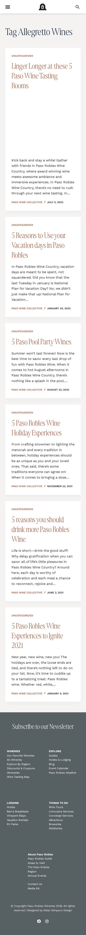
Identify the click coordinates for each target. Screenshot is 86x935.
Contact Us (35, 884)
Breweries (55, 824)
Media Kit (33, 888)
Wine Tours (56, 807)
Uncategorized (22, 55)
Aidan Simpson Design (57, 910)
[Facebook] (39, 921)
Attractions (56, 820)
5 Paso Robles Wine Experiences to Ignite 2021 (37, 635)
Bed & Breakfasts (18, 811)
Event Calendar (58, 768)
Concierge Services (61, 815)
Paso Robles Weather (62, 772)
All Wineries (14, 759)
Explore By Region (18, 764)
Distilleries (55, 828)
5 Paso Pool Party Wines (41, 341)
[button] (77, 6)
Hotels (11, 807)
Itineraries (13, 772)
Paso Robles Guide (40, 858)
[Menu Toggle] (7, 6)
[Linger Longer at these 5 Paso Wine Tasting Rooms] (43, 123)
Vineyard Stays (16, 815)
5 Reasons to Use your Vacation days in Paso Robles (38, 245)
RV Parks (12, 824)
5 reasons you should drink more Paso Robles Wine (40, 529)
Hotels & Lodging (60, 759)
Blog (51, 764)
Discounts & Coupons (21, 768)
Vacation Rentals (17, 820)
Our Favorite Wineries (20, 755)
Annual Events (37, 875)
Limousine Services (61, 811)
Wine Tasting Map (18, 776)
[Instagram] (47, 921)
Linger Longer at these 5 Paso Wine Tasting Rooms (41, 75)
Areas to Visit (36, 863)
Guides (53, 755)
